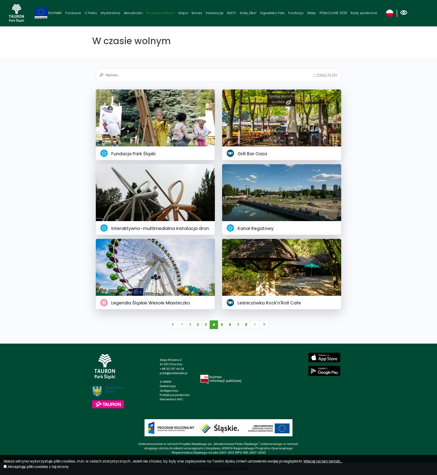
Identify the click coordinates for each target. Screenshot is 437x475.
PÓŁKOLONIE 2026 (333, 13)
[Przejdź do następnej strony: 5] (255, 324)
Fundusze (73, 13)
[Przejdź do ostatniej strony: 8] (264, 324)
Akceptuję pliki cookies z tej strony (38, 466)
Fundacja (295, 13)
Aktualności (133, 13)
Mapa (183, 13)
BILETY (231, 13)
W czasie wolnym (160, 13)
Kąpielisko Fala (272, 13)
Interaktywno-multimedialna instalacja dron (160, 228)
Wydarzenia (110, 13)
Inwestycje (215, 13)
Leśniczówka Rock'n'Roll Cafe (269, 303)
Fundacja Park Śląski (133, 154)
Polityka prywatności (175, 395)
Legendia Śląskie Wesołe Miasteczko (150, 303)
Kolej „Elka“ (248, 13)
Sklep (311, 13)
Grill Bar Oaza (252, 154)
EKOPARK (54, 13)
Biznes (197, 13)
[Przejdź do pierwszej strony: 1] (173, 324)
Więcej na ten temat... (322, 461)
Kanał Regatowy (256, 228)
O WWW (165, 382)
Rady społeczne (364, 13)
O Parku (91, 13)
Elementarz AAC (171, 399)
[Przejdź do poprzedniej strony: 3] (182, 324)
